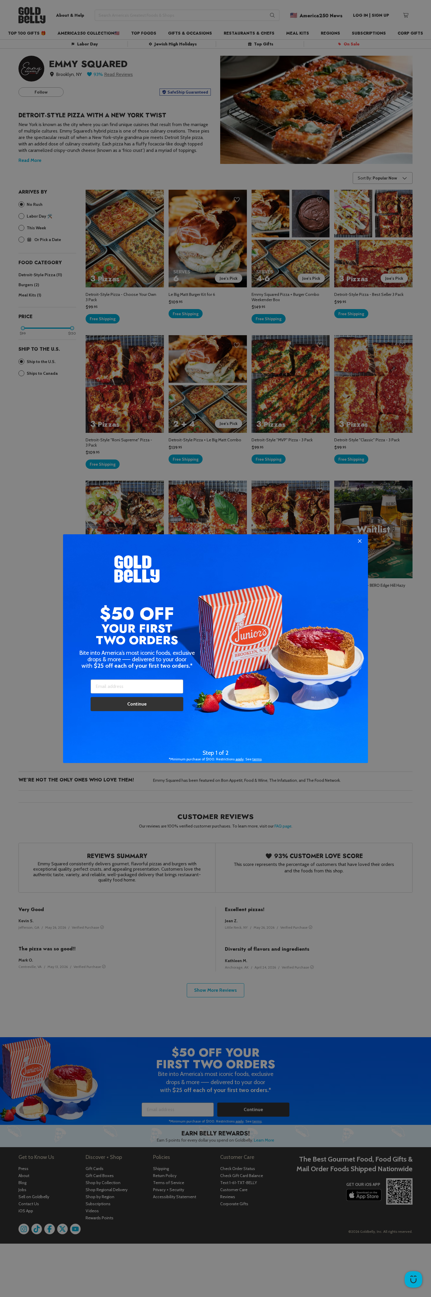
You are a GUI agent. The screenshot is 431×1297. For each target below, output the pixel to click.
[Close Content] (360, 541)
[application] (413, 1279)
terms (257, 759)
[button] (215, 648)
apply (239, 759)
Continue (137, 704)
